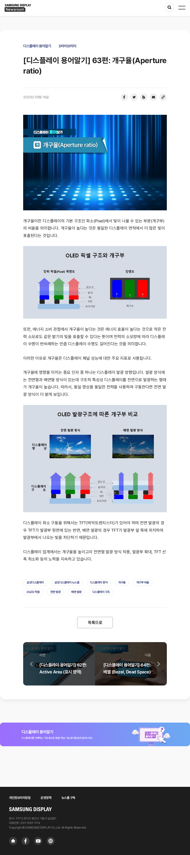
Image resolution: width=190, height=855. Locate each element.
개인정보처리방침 (19, 798)
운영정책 (46, 798)
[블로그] (143, 97)
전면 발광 (55, 592)
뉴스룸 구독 (68, 798)
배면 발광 (76, 592)
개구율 (122, 582)
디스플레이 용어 (99, 582)
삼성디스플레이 (35, 582)
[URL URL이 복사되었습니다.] (163, 97)
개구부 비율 (142, 582)
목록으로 (95, 622)
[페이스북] (124, 97)
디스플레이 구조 (101, 592)
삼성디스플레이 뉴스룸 (66, 582)
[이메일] (153, 97)
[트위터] (134, 97)
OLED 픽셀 (33, 592)
